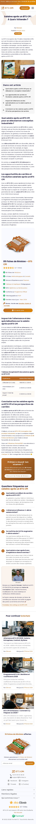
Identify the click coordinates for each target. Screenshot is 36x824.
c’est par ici (5, 454)
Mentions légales (9, 794)
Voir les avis (18, 812)
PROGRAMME (28, 659)
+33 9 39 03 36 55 (18, 775)
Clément (8, 651)
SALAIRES (18, 33)
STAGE (30, 623)
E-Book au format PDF (15, 443)
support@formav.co (19, 777)
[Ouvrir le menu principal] (33, 8)
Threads (13, 784)
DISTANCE (28, 696)
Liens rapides (7, 790)
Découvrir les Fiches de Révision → (18, 476)
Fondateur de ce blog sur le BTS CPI (14, 605)
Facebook (13, 781)
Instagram (25, 781)
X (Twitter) (25, 784)
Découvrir (24, 8)
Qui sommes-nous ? (10, 798)
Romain (19, 28)
